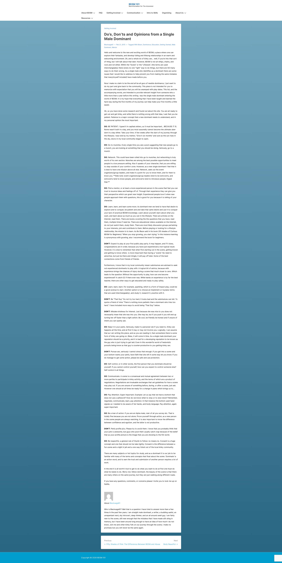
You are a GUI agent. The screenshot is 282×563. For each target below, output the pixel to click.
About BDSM (86, 13)
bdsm (140, 44)
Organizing (166, 13)
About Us (179, 13)
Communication (133, 13)
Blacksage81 (115, 503)
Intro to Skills (152, 13)
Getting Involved (113, 13)
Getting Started (165, 44)
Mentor (114, 47)
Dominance (147, 44)
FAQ (100, 13)
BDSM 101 (134, 4)
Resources (85, 18)
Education (155, 44)
